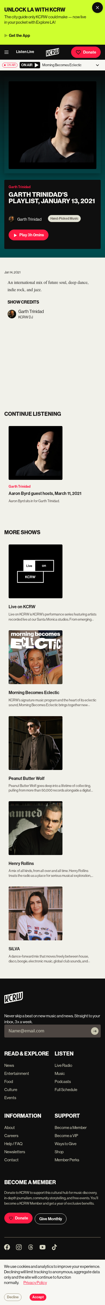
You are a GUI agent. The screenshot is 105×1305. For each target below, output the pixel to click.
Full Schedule (66, 1089)
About (9, 1127)
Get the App (19, 35)
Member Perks (67, 1160)
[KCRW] (13, 1002)
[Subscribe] (95, 1031)
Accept (38, 1297)
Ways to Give (65, 1143)
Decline (13, 1297)
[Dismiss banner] (97, 7)
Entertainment (16, 1073)
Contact (11, 1160)
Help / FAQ (13, 1143)
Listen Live (25, 52)
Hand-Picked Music (64, 218)
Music (60, 1073)
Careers (11, 1135)
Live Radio (63, 1065)
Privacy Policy (35, 1282)
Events (10, 1097)
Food (8, 1081)
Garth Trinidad (19, 486)
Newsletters (14, 1151)
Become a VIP (66, 1135)
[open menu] (8, 52)
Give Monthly (50, 1218)
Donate (89, 52)
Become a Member (71, 1127)
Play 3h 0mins (31, 235)
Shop (59, 1151)
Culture (10, 1089)
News (9, 1065)
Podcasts (63, 1081)
